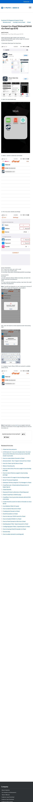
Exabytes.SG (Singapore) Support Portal (12, 20)
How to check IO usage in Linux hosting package (16, 477)
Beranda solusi (7, 22)
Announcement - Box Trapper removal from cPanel (17, 461)
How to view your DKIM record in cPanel (14, 516)
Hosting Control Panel (19, 22)
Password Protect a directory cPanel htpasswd (15, 492)
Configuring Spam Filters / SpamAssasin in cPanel (16, 526)
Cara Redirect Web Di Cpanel (11, 506)
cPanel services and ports (10, 449)
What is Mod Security (9, 466)
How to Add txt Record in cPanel (12, 508)
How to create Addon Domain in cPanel (13, 458)
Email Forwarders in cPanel (10, 513)
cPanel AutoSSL (7, 489)
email (16, 425)
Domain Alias (6, 531)
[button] (30, 7)
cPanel (29, 22)
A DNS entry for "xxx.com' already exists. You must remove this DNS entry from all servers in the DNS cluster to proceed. (17, 453)
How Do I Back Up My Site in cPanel (13, 463)
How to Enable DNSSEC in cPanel (12, 519)
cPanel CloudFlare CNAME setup (12, 494)
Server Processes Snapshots (10, 480)
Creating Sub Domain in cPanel (11, 511)
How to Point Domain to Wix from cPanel (14, 521)
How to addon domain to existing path (13, 534)
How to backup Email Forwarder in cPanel (14, 529)
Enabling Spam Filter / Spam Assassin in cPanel (15, 524)
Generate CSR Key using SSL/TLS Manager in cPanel (17, 482)
